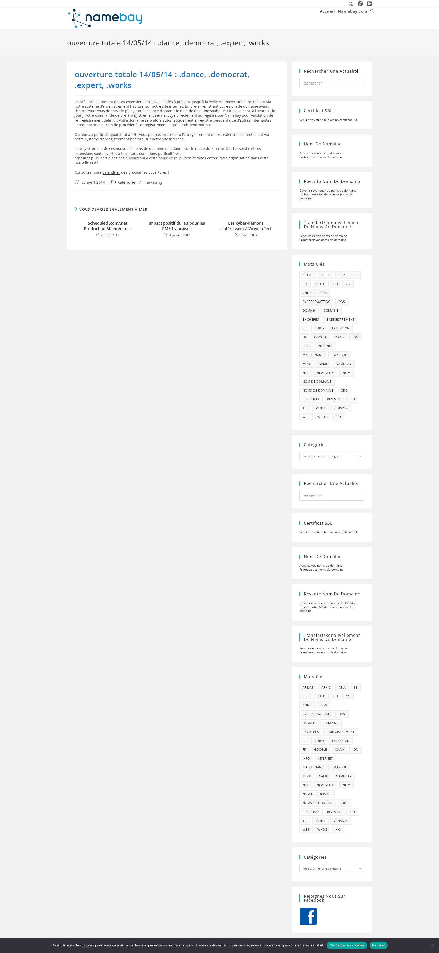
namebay (343, 364)
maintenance (314, 355)
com (324, 293)
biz (305, 284)
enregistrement (341, 319)
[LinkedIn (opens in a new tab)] (368, 3)
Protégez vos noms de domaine (321, 157)
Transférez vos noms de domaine (323, 240)
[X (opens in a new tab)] (351, 3)
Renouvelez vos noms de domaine (323, 235)
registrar (311, 399)
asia (342, 275)
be (355, 275)
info (306, 346)
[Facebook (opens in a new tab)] (360, 3)
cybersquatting (317, 301)
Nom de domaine (317, 381)
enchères (311, 319)
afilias (308, 275)
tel (305, 408)
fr (304, 337)
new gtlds (326, 373)
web (306, 417)
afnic (326, 275)
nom (346, 373)
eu (305, 328)
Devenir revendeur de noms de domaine (327, 190)
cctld (320, 284)
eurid (319, 328)
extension (341, 328)
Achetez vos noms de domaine (320, 153)
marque (340, 355)
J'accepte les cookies (347, 945)
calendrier (111, 172)
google (320, 337)
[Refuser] (432, 945)
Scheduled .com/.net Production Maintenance (108, 225)
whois (322, 417)
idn (355, 337)
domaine (330, 310)
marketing (152, 182)
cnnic (307, 293)
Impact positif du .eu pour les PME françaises (177, 225)
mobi (307, 364)
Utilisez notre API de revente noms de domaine (325, 196)
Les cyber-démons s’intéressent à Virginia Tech (246, 225)
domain (309, 310)
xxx (338, 417)
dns (342, 301)
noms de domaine (318, 390)
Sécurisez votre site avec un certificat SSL (328, 120)
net (306, 373)
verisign (341, 408)
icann (340, 337)
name (323, 364)
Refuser (378, 945)
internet (325, 346)
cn (348, 284)
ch (335, 284)
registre (334, 399)
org (344, 390)
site (353, 399)
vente (321, 408)
